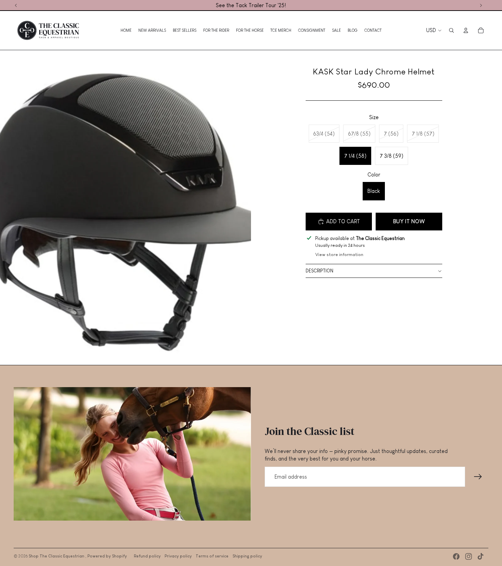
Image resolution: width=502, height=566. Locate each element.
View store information (339, 254)
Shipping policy (247, 556)
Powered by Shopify (107, 556)
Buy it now (409, 221)
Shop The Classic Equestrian (57, 556)
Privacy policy (178, 556)
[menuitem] (126, 30)
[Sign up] (478, 477)
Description (319, 270)
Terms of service (212, 556)
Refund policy (147, 556)
